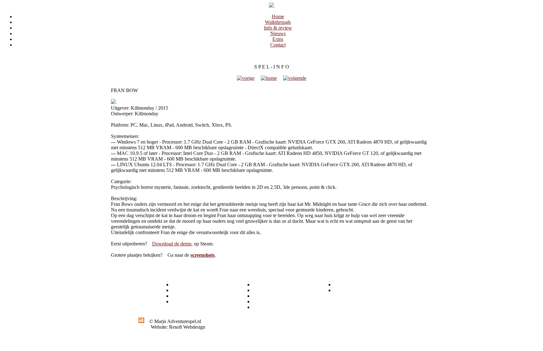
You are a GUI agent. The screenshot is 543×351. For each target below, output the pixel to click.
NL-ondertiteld (267, 296)
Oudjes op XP (267, 301)
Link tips (261, 307)
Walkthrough (278, 22)
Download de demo (171, 243)
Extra (277, 39)
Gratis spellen (266, 290)
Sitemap (342, 290)
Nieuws (278, 33)
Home (278, 16)
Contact (278, 44)
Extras (259, 284)
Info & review (278, 27)
